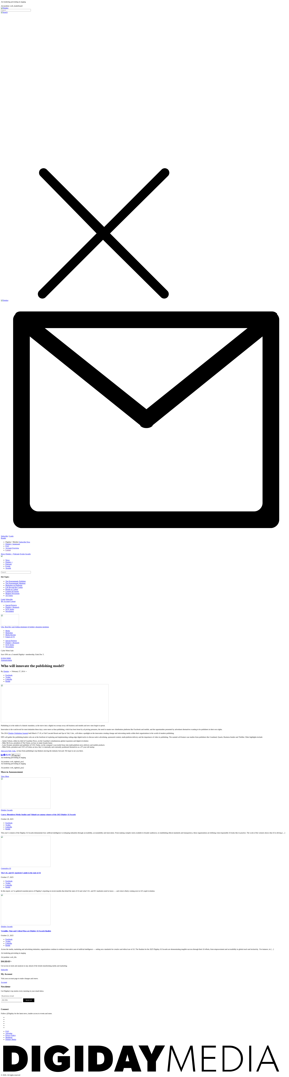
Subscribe (4, 536)
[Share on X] (7, 755)
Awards (28, 554)
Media (7, 631)
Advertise (8, 1033)
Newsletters (9, 611)
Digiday (6, 671)
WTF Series (9, 609)
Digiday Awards (7, 810)
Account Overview (12, 548)
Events (22, 554)
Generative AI (6, 868)
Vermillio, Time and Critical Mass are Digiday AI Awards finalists (26, 931)
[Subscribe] (144, 534)
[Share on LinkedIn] (2, 755)
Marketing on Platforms (13, 585)
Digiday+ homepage (12, 544)
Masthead (8, 1037)
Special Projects (11, 605)
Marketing (9, 633)
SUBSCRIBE (6, 658)
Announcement (6, 660)
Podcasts (16, 554)
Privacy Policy (10, 1035)
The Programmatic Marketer (15, 583)
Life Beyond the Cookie (14, 587)
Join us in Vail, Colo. (8, 751)
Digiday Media (10, 1039)
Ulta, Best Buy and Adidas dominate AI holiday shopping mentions (25, 627)
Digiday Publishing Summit (18, 733)
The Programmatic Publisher (15, 581)
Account (4, 982)
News (3, 554)
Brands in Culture (11, 589)
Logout (8, 550)
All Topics (9, 595)
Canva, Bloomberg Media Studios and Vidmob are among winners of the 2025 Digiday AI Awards (38, 815)
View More (5, 776)
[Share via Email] (9, 755)
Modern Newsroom (12, 593)
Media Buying (10, 635)
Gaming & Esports (12, 591)
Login (11, 536)
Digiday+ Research (12, 607)
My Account (5, 601)
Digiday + (9, 554)
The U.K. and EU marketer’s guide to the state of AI (21, 873)
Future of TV (10, 637)
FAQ (7, 546)
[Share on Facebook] (4, 755)
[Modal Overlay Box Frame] (18, 1000)
